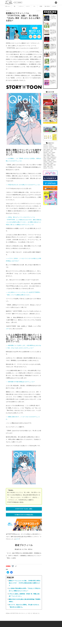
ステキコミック (24, 613)
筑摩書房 (48, 163)
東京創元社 (53, 158)
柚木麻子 (48, 160)
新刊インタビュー (8, 6)
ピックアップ (28, 6)
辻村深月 (45, 166)
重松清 (48, 166)
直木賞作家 (50, 161)
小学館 (49, 152)
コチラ (8, 328)
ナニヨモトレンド (21, 6)
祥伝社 (44, 163)
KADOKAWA (45, 144)
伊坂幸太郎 (48, 149)
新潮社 (44, 157)
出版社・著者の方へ (47, 6)
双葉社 (55, 149)
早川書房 (48, 157)
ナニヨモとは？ (54, 6)
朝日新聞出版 (49, 158)
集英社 (51, 166)
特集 (14, 6)
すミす (30, 613)
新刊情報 (41, 6)
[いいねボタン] (13, 566)
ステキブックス (51, 146)
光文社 (52, 149)
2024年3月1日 (8, 10)
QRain (8, 613)
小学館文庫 (53, 152)
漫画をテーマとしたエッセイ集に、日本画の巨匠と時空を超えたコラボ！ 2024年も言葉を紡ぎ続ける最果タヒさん (24, 583)
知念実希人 (54, 161)
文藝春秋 (45, 155)
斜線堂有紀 (48, 155)
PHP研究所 (50, 144)
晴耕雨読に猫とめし (53, 157)
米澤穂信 (52, 163)
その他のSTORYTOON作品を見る (24, 514)
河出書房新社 (45, 161)
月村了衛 (45, 158)
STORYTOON (14, 613)
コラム (34, 6)
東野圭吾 (45, 160)
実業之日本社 (45, 152)
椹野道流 (52, 160)
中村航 (44, 149)
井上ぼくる (36, 613)
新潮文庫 (53, 155)
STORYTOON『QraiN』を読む (24, 508)
